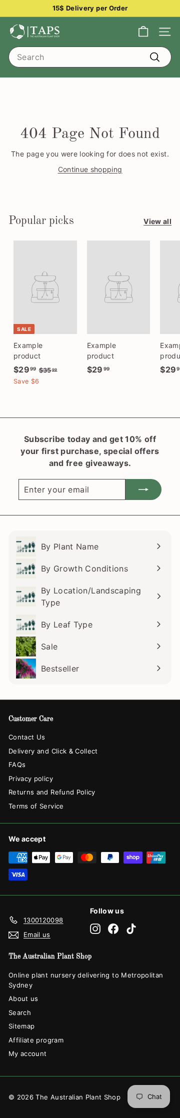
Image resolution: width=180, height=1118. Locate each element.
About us (23, 998)
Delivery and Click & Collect (53, 751)
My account (27, 1054)
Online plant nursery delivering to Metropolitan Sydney (85, 980)
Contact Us (27, 737)
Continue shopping (90, 169)
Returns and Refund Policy (52, 792)
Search (19, 1012)
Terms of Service (36, 806)
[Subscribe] (144, 489)
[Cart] (143, 31)
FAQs (17, 764)
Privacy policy (30, 778)
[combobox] (90, 57)
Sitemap (21, 1026)
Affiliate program (36, 1040)
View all (158, 221)
